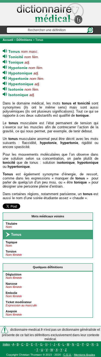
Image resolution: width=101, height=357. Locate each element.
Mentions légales (84, 354)
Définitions (24, 39)
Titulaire (11, 223)
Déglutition (14, 274)
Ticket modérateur (19, 302)
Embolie (11, 292)
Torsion (11, 251)
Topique (11, 242)
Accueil (8, 39)
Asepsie (11, 311)
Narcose (11, 283)
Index (6, 344)
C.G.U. (67, 354)
